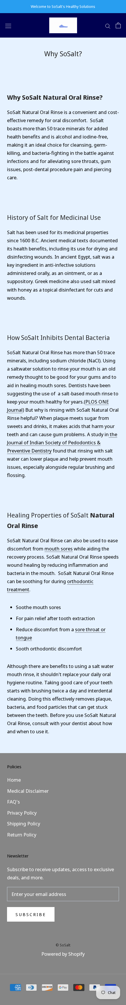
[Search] (107, 25)
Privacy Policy (22, 812)
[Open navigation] (8, 25)
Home (14, 779)
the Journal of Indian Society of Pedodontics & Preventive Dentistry (62, 442)
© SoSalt (63, 945)
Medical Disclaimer (28, 790)
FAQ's (13, 801)
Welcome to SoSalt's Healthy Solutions (63, 6)
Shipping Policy (23, 823)
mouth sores (59, 548)
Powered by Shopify (63, 953)
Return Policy (21, 834)
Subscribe (31, 914)
